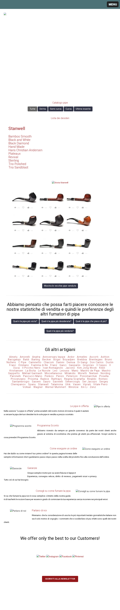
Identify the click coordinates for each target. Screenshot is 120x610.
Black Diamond (18, 143)
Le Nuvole (44, 370)
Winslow (73, 387)
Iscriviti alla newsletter (60, 579)
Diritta (43, 108)
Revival (13, 157)
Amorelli (25, 356)
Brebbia (82, 359)
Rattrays (56, 378)
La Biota (30, 370)
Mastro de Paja (90, 370)
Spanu (32, 384)
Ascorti (94, 356)
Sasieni (36, 381)
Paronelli (15, 376)
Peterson (72, 376)
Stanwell (16, 128)
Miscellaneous (53, 373)
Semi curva (55, 108)
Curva (69, 108)
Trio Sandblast (18, 167)
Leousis (64, 370)
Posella (104, 376)
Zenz (93, 387)
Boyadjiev (69, 359)
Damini (60, 362)
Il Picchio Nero (31, 367)
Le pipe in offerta (79, 406)
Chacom (49, 362)
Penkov (49, 376)
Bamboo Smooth (20, 136)
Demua (71, 362)
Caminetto (35, 362)
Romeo (103, 378)
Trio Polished (17, 164)
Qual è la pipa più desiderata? (56, 321)
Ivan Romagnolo (53, 367)
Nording (105, 373)
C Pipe (22, 362)
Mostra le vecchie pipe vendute (60, 285)
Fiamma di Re (39, 365)
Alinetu (13, 356)
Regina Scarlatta (74, 378)
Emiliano (24, 365)
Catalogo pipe (60, 102)
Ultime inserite (83, 108)
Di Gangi (83, 362)
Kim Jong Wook (87, 367)
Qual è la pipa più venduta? (60, 331)
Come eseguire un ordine (63, 448)
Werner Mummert (55, 387)
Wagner (38, 387)
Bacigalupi (14, 359)
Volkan (27, 387)
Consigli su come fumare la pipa (53, 490)
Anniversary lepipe (54, 356)
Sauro (46, 381)
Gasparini (74, 365)
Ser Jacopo (89, 381)
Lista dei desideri (60, 118)
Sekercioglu (72, 381)
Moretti (82, 373)
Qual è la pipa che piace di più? (91, 321)
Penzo (60, 376)
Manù (75, 370)
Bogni (56, 359)
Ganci (63, 365)
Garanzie (32, 468)
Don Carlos (97, 362)
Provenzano (18, 378)
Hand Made (16, 147)
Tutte (32, 108)
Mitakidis (70, 373)
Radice (44, 378)
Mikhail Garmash (32, 373)
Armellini (82, 356)
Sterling (13, 160)
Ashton (105, 356)
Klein (102, 367)
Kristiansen (16, 370)
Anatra (36, 356)
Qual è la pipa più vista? (25, 321)
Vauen (77, 384)
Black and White (19, 140)
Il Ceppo (101, 365)
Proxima (33, 378)
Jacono (70, 367)
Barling (36, 359)
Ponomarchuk (88, 376)
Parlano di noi (39, 510)
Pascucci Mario (32, 376)
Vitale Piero (100, 384)
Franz (53, 365)
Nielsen (93, 373)
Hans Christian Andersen (25, 150)
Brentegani (95, 359)
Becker (46, 359)
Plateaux (14, 153)
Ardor (71, 356)
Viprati (87, 384)
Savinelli (58, 381)
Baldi (26, 359)
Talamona (57, 384)
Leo (55, 370)
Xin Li (84, 387)
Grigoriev (88, 365)
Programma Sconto (48, 425)
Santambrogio (21, 381)
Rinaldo (91, 378)
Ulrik (68, 384)
